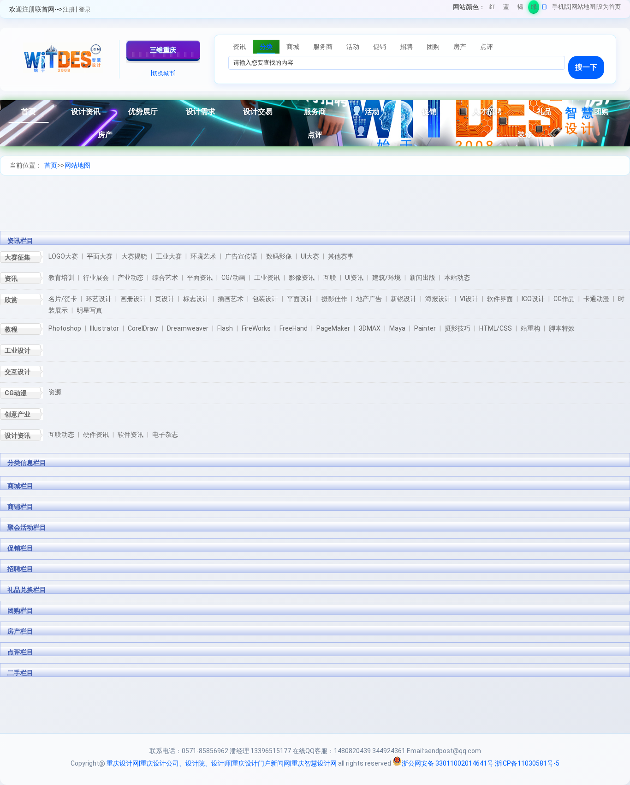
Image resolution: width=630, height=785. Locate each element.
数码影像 (279, 256)
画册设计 (133, 298)
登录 (85, 9)
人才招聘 (487, 111)
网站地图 (583, 6)
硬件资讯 (96, 434)
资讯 (11, 278)
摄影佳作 (334, 298)
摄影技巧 (457, 328)
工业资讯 (267, 277)
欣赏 (11, 299)
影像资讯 (302, 277)
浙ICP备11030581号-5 (527, 763)
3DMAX (369, 328)
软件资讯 (130, 434)
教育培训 (61, 277)
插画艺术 (231, 298)
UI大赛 (310, 256)
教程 (11, 329)
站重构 (530, 328)
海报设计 (438, 298)
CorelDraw (143, 328)
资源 (54, 392)
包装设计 (265, 298)
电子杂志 (165, 434)
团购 (601, 111)
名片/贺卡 (62, 298)
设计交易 (258, 111)
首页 (28, 111)
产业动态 (130, 277)
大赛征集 (17, 257)
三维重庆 (163, 50)
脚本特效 (562, 328)
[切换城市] (163, 73)
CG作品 (564, 298)
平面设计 (300, 298)
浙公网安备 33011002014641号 (447, 763)
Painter (425, 328)
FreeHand (293, 328)
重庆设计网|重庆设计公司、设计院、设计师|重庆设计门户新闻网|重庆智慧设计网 (222, 763)
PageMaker (333, 328)
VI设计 (469, 298)
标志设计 (196, 298)
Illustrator (104, 328)
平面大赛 (100, 256)
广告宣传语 (241, 256)
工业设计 (17, 350)
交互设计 (17, 371)
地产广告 (369, 298)
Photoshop (64, 328)
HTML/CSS (495, 328)
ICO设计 (533, 298)
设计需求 (200, 111)
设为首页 (609, 6)
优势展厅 (143, 111)
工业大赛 (169, 256)
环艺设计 (99, 298)
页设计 (164, 298)
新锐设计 (403, 298)
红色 (492, 8)
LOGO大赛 (63, 256)
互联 (329, 277)
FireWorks (256, 328)
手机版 (561, 6)
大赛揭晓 (134, 256)
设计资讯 (86, 111)
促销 (429, 111)
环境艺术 (203, 256)
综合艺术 (165, 277)
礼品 (544, 111)
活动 (372, 111)
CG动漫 (16, 393)
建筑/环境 (386, 277)
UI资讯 (354, 277)
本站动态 (457, 277)
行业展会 (96, 277)
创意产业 (17, 414)
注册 (69, 9)
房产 (105, 134)
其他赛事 (341, 256)
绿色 (534, 8)
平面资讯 (200, 277)
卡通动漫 (596, 298)
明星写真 (89, 310)
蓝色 (506, 8)
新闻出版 (422, 277)
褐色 (520, 8)
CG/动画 (233, 277)
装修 (524, 134)
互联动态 (61, 434)
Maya (397, 328)
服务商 (315, 111)
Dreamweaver (187, 328)
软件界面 (500, 298)
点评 (315, 134)
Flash (225, 328)
